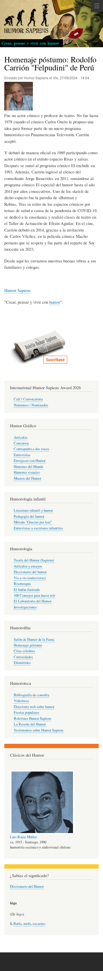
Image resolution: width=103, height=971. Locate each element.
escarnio (39, 923)
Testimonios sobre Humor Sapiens (39, 730)
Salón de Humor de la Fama (34, 639)
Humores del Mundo (28, 466)
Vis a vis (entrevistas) (30, 578)
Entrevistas (22, 454)
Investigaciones (25, 607)
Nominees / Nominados (31, 405)
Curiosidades (23, 656)
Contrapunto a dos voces (31, 448)
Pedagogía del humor (29, 516)
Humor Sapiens (17, 290)
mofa (27, 923)
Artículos (20, 437)
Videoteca (21, 700)
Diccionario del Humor (27, 886)
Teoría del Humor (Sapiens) (34, 560)
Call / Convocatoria (28, 399)
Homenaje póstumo (28, 645)
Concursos (21, 443)
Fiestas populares (26, 712)
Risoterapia (22, 583)
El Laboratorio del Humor (33, 601)
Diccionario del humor (30, 571)
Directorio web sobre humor (34, 706)
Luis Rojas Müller (23, 836)
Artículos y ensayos (28, 566)
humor (54, 302)
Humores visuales (27, 472)
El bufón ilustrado (27, 589)
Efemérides (22, 662)
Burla (17, 923)
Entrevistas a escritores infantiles (38, 528)
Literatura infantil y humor (33, 510)
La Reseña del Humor (30, 724)
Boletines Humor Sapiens (32, 718)
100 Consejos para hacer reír (34, 595)
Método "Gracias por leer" (33, 522)
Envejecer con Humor (29, 460)
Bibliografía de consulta (31, 695)
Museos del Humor (27, 478)
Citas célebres (24, 650)
